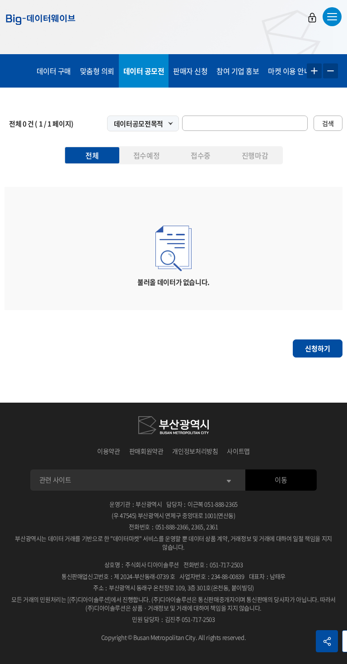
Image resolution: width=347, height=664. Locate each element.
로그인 (312, 17)
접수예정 (146, 155)
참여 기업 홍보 (237, 70)
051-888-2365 (221, 504)
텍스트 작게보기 (330, 71)
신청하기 (317, 348)
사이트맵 (238, 450)
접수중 (201, 155)
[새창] (173, 426)
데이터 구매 (54, 70)
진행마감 (255, 155)
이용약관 (108, 450)
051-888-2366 (172, 526)
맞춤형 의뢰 (97, 70)
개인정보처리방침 (195, 450)
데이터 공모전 (143, 70)
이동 (281, 480)
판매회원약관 (146, 450)
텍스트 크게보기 (314, 71)
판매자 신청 (190, 70)
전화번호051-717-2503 (213, 564)
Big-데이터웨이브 (40, 19)
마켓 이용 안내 (289, 70)
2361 (212, 526)
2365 (197, 526)
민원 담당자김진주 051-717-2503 (173, 619)
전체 (91, 155)
